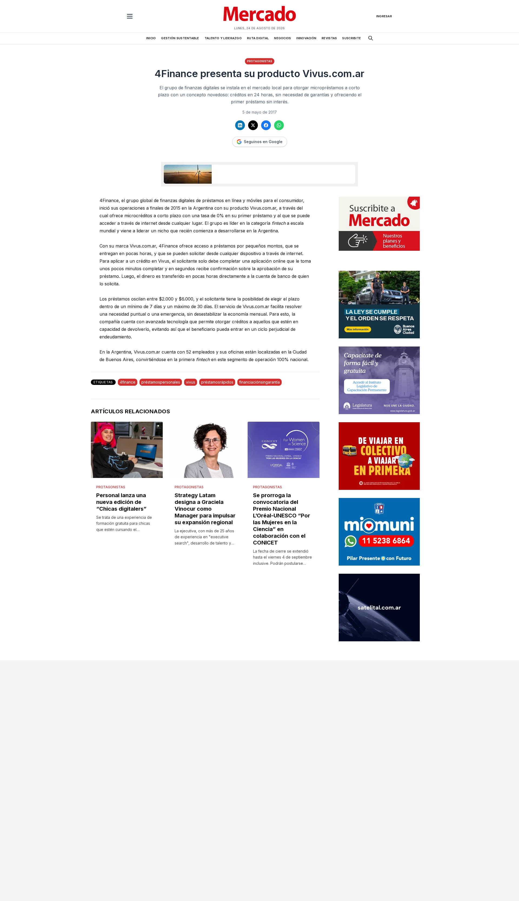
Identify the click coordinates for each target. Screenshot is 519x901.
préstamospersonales (160, 382)
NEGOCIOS (282, 38)
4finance (127, 382)
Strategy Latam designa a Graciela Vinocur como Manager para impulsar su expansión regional (205, 509)
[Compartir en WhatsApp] (279, 125)
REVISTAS (329, 38)
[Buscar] (370, 38)
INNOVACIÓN (306, 38)
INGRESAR (384, 16)
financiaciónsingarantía (259, 382)
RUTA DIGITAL (258, 38)
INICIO (151, 38)
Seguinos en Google (263, 141)
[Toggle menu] (130, 16)
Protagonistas (259, 61)
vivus (190, 382)
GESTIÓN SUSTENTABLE (180, 38)
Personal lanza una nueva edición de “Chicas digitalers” (121, 502)
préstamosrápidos (217, 382)
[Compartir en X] (253, 125)
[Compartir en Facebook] (266, 125)
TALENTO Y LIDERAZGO (223, 38)
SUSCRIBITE (351, 38)
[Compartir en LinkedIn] (240, 125)
